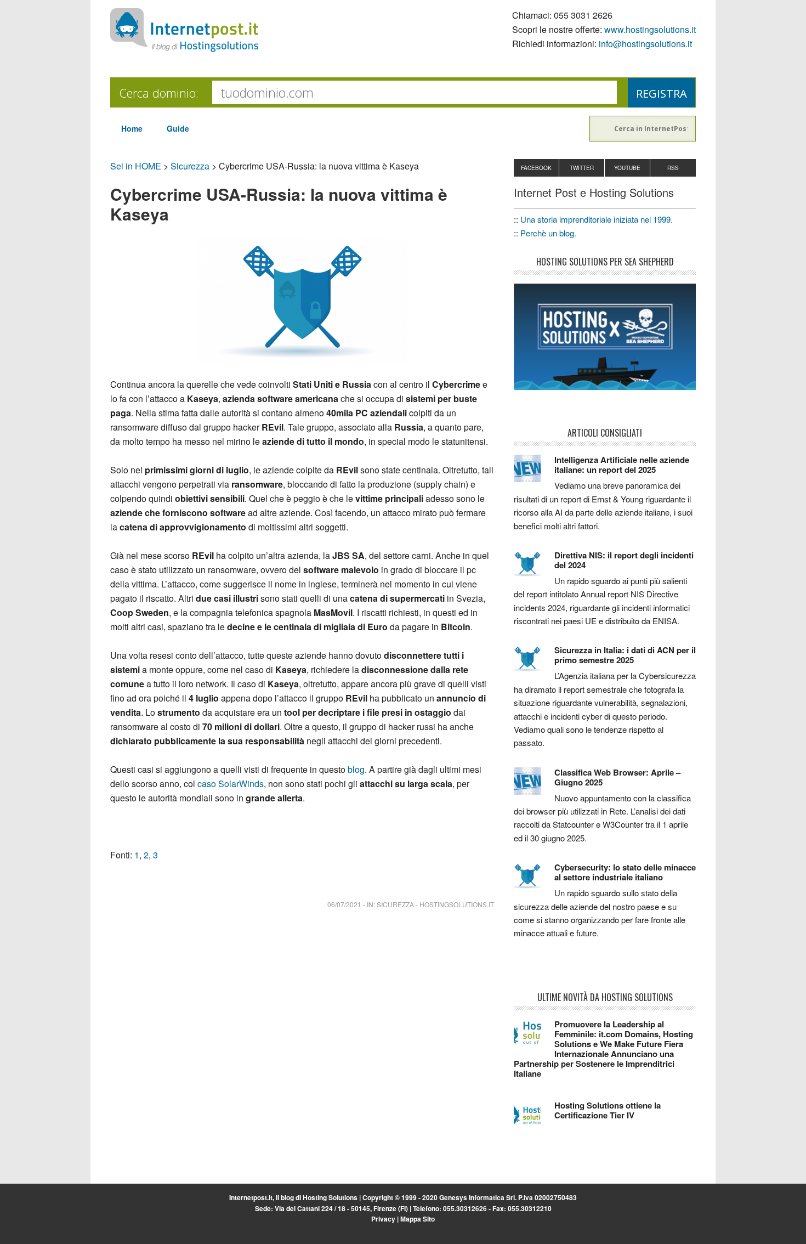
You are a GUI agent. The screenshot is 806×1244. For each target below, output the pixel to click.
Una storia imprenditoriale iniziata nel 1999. (596, 219)
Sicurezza (190, 166)
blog (356, 769)
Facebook (536, 168)
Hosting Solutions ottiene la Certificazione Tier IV (607, 1110)
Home (132, 128)
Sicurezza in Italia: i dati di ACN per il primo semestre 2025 (625, 655)
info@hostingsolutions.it (645, 43)
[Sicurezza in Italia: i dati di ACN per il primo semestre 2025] (534, 663)
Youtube (627, 168)
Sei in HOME (135, 166)
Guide (178, 128)
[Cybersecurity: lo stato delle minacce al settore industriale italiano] (534, 881)
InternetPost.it (184, 30)
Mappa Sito (417, 1219)
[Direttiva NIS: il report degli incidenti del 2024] (534, 568)
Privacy (383, 1219)
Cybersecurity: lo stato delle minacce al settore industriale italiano (625, 872)
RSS (673, 168)
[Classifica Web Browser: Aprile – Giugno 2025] (534, 786)
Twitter (582, 168)
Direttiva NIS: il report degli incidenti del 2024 (624, 560)
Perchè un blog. (548, 233)
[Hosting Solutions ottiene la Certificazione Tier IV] (534, 1119)
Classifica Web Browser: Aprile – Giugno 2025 (617, 777)
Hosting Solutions (330, 1197)
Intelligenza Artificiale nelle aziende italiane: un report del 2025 (621, 465)
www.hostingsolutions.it (650, 29)
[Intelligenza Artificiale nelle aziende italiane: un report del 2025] (534, 473)
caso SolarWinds (230, 783)
